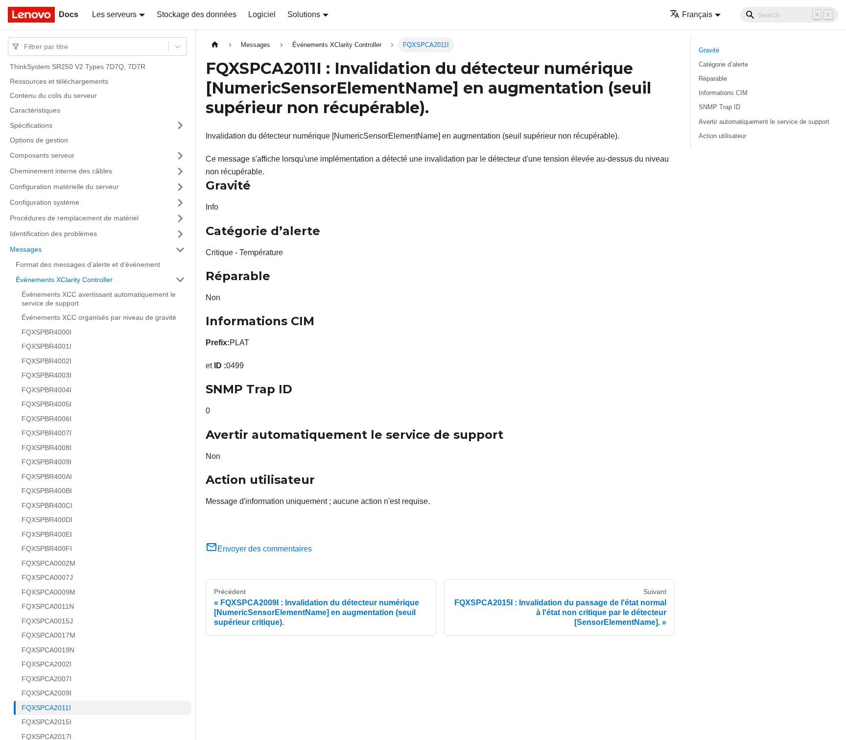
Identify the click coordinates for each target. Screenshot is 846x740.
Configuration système (44, 202)
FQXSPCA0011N (48, 606)
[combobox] (25, 46)
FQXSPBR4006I (46, 419)
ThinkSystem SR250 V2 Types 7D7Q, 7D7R (77, 67)
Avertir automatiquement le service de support (764, 121)
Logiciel (262, 14)
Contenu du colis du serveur (53, 95)
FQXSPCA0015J (47, 621)
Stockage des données (196, 14)
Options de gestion (39, 140)
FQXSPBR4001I (46, 346)
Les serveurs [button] (114, 14)
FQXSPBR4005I (46, 404)
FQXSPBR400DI (47, 520)
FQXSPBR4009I (46, 462)
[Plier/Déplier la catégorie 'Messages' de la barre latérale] (180, 250)
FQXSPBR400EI (47, 534)
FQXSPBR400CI (47, 505)
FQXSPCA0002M (48, 563)
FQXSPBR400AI (47, 476)
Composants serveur (42, 155)
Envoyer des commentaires (264, 549)
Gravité (709, 50)
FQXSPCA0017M (48, 635)
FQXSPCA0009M (48, 592)
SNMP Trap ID (719, 107)
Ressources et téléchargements (59, 81)
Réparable (713, 78)
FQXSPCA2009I (46, 693)
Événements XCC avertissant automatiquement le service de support (99, 298)
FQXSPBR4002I (46, 361)
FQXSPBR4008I (46, 448)
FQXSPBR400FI (47, 548)
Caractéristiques (35, 110)
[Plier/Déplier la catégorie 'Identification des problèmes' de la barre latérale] (180, 234)
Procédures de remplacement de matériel (74, 218)
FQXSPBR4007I (46, 433)
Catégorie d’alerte (723, 64)
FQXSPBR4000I (46, 332)
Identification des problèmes (53, 234)
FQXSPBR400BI (47, 491)
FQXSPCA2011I (46, 708)
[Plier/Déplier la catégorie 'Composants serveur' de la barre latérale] (180, 156)
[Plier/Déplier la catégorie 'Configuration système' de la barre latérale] (180, 203)
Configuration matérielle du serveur (64, 187)
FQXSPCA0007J (47, 577)
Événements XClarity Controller (64, 279)
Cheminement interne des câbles (61, 171)
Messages (26, 249)
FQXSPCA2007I (46, 679)
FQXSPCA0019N (48, 650)
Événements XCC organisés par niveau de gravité (99, 317)
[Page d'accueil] (215, 44)
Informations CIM (723, 92)
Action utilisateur (722, 136)
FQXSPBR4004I (46, 390)
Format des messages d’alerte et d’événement (88, 264)
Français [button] (697, 14)
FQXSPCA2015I (46, 722)
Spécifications (31, 125)
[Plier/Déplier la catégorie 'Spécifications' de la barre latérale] (180, 125)
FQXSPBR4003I (46, 375)
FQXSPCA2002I (46, 664)
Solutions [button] (303, 14)
